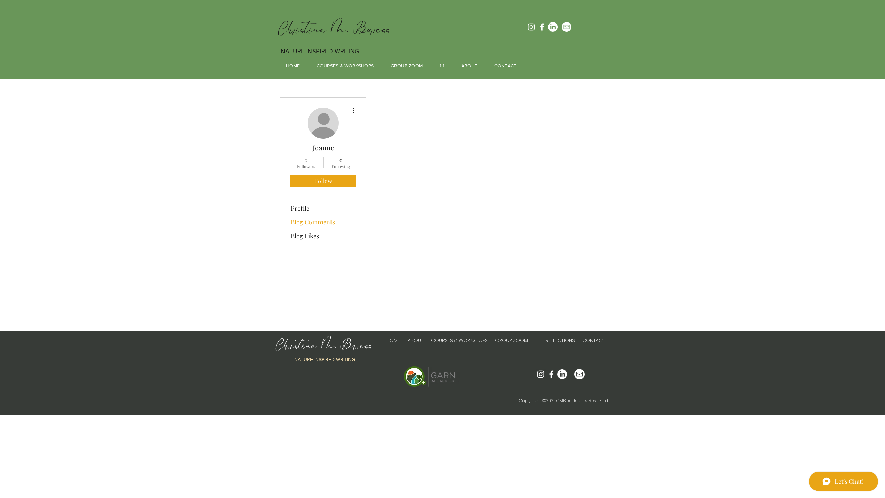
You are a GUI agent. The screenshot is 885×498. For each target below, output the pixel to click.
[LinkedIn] (553, 27)
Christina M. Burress (334, 29)
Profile (300, 208)
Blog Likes (305, 236)
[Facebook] (542, 27)
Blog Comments (313, 222)
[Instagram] (531, 27)
